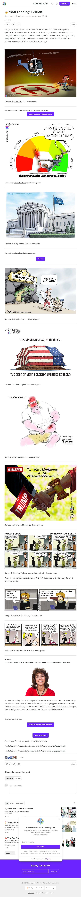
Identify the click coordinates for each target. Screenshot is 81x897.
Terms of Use (50, 851)
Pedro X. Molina (35, 35)
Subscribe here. (41, 741)
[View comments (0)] (14, 24)
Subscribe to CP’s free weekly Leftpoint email (48, 746)
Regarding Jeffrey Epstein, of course (17, 811)
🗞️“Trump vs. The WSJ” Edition (19, 809)
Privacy (39, 883)
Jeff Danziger (19, 35)
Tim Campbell (20, 384)
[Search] (52, 4)
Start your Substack (35, 888)
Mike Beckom (39, 32)
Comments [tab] (9, 778)
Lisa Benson (62, 32)
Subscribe (64, 4)
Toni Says (60, 706)
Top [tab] (7, 803)
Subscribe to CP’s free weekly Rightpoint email (47, 751)
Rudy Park (20, 38)
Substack (31, 893)
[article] (40, 813)
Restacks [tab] (17, 778)
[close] (59, 819)
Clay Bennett (51, 32)
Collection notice (53, 883)
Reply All (8, 38)
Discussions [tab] (19, 803)
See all (8, 853)
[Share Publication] (57, 4)
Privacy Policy (55, 853)
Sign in (74, 4)
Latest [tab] (12, 803)
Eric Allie (28, 32)
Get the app (50, 888)
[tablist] (13, 778)
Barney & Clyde (67, 35)
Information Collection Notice (40, 853)
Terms (45, 883)
